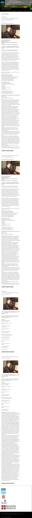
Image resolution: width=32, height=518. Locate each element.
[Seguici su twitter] (3, 492)
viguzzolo (12, 150)
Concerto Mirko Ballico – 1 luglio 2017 (10, 293)
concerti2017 (7, 483)
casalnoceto (3, 483)
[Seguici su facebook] (3, 489)
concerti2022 (3, 150)
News (6, 291)
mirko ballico (8, 150)
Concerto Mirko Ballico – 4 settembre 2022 (10, 19)
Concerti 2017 (3, 291)
